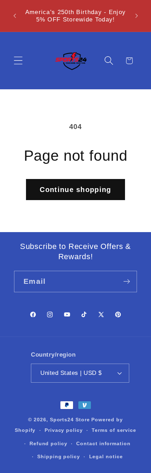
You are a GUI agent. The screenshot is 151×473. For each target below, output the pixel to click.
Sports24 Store (70, 419)
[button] (18, 61)
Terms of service (114, 430)
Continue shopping (75, 189)
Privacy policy (64, 430)
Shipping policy (58, 456)
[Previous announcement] (14, 16)
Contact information (103, 443)
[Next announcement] (136, 16)
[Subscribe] (127, 281)
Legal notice (106, 456)
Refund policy (48, 443)
